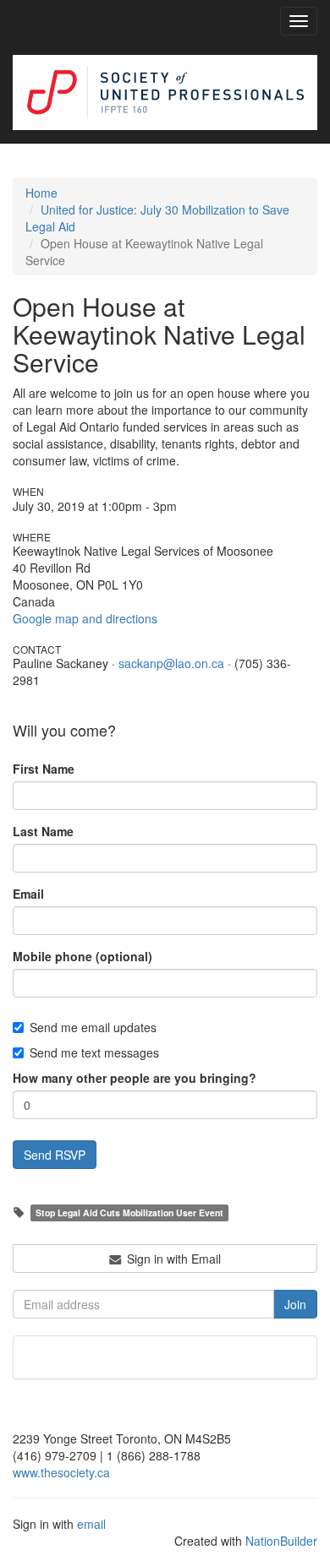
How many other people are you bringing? (134, 1077)
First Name (43, 768)
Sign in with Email (172, 1258)
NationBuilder (281, 1540)
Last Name (43, 831)
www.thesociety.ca (61, 1472)
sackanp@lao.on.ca (171, 663)
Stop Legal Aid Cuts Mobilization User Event (129, 1212)
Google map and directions (85, 618)
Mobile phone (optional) (82, 956)
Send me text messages (94, 1052)
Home (41, 192)
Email (28, 893)
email (91, 1523)
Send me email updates (93, 1027)
